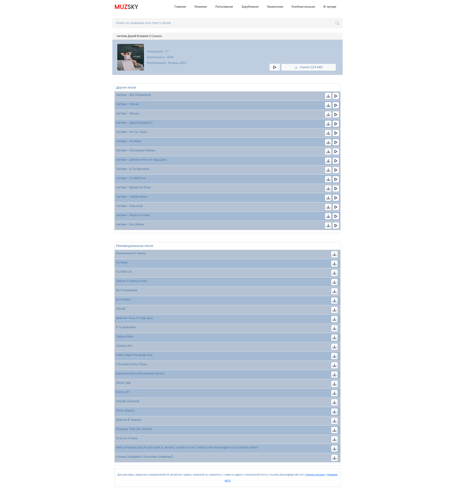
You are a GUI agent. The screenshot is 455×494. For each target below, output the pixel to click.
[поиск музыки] (337, 23)
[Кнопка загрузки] (334, 254)
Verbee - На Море (128, 141)
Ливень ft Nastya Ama (131, 281)
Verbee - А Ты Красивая (132, 169)
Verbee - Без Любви (130, 224)
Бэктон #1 (122, 392)
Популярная (224, 7)
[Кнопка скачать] (334, 347)
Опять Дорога (125, 410)
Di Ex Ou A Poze (126, 438)
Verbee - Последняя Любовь (135, 150)
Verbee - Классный (129, 206)
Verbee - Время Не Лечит (133, 187)
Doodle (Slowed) (127, 401)
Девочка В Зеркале (128, 420)
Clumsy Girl (124, 346)
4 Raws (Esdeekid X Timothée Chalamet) (144, 457)
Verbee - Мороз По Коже (133, 215)
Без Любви (123, 299)
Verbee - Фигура (127, 113)
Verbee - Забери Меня (131, 197)
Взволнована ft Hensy (131, 253)
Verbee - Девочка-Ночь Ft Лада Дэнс (141, 160)
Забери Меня (125, 336)
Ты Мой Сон (124, 272)
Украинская (275, 7)
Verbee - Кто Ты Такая (131, 132)
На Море (122, 262)
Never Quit (123, 383)
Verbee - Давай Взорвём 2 (134, 123)
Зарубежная (249, 7)
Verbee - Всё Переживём (133, 95)
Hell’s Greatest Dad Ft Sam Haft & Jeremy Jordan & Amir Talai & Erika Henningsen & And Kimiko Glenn (187, 447)
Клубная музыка (303, 7)
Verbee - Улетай (127, 104)
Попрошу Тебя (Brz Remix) (134, 429)
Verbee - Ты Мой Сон (131, 178)
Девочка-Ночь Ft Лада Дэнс (134, 318)
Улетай (120, 309)
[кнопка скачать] (328, 96)
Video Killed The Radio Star (134, 355)
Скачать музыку (315, 474)
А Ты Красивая (126, 327)
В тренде (329, 7)
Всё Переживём (126, 290)
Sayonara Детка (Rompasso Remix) (140, 373)
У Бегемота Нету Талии (131, 364)
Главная (180, 7)
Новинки (200, 7)
